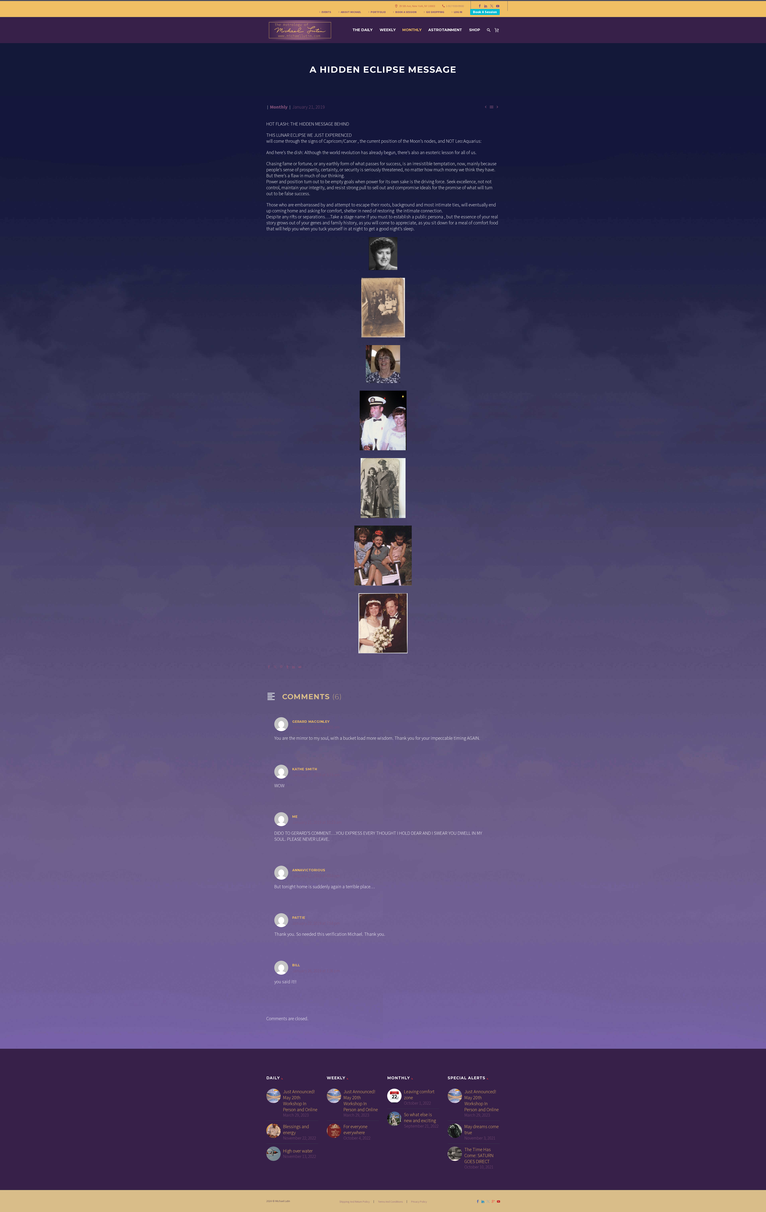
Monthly (411, 30)
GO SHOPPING (435, 12)
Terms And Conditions (390, 1201)
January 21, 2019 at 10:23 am (317, 822)
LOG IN (458, 12)
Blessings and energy (296, 1130)
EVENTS (326, 12)
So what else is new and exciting (420, 1118)
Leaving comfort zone (419, 1095)
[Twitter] (492, 6)
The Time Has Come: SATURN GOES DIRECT (479, 1155)
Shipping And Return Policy (354, 1201)
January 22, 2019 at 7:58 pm (316, 923)
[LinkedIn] (486, 6)
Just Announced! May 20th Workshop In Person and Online (300, 1101)
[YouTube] (498, 6)
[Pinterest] (281, 666)
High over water (298, 1151)
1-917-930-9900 (455, 6)
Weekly (388, 30)
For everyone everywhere (355, 1130)
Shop (474, 30)
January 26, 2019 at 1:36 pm (316, 970)
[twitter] (488, 1201)
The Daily (362, 30)
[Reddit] (299, 666)
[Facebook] (480, 6)
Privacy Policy (419, 1201)
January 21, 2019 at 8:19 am (316, 774)
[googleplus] (493, 1201)
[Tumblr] (287, 666)
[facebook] (477, 1201)
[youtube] (498, 1201)
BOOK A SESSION (406, 12)
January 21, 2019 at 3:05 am (316, 727)
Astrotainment (445, 30)
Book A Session (485, 12)
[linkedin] (483, 1201)
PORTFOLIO (378, 12)
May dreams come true (481, 1130)
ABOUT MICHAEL (351, 12)
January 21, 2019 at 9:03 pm (316, 875)
